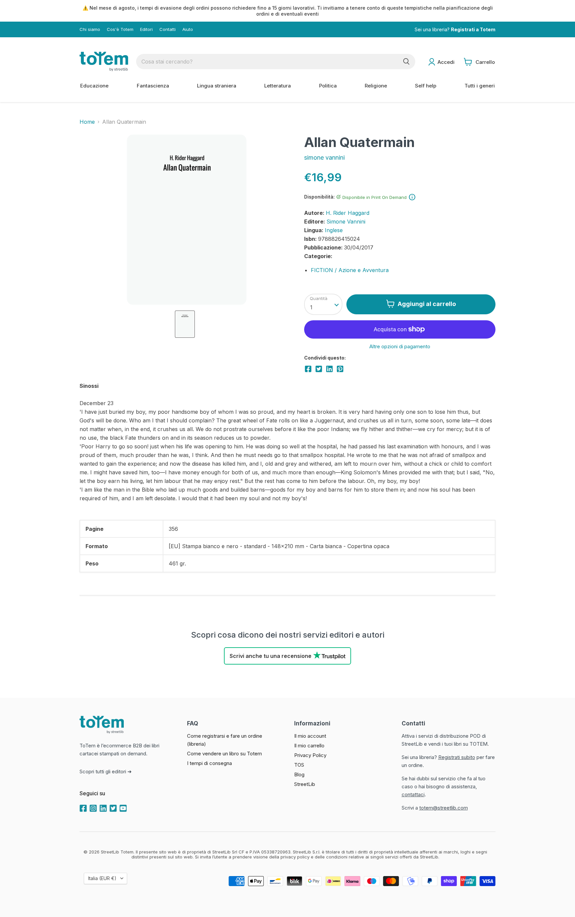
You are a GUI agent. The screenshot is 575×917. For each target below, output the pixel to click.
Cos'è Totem (120, 29)
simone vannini (324, 157)
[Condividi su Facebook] (308, 369)
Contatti (167, 29)
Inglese (334, 230)
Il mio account (310, 736)
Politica (328, 85)
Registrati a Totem (473, 29)
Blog (299, 774)
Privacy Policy (310, 755)
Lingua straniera (216, 85)
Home (87, 122)
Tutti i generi (480, 85)
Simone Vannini (345, 221)
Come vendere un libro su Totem (224, 753)
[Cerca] (406, 61)
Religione (376, 85)
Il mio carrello (309, 745)
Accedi (446, 62)
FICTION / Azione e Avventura (350, 270)
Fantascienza (153, 85)
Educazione (94, 85)
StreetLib (304, 784)
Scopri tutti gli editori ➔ (106, 771)
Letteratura (277, 85)
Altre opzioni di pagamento (399, 346)
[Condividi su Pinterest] (340, 369)
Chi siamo (90, 29)
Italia (102, 878)
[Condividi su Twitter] (319, 369)
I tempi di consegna (209, 763)
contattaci (413, 794)
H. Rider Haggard (347, 213)
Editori (146, 29)
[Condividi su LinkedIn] (329, 369)
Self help (425, 85)
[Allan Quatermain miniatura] (184, 324)
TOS (299, 765)
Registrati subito (456, 757)
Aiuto (187, 29)
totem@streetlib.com (443, 808)
